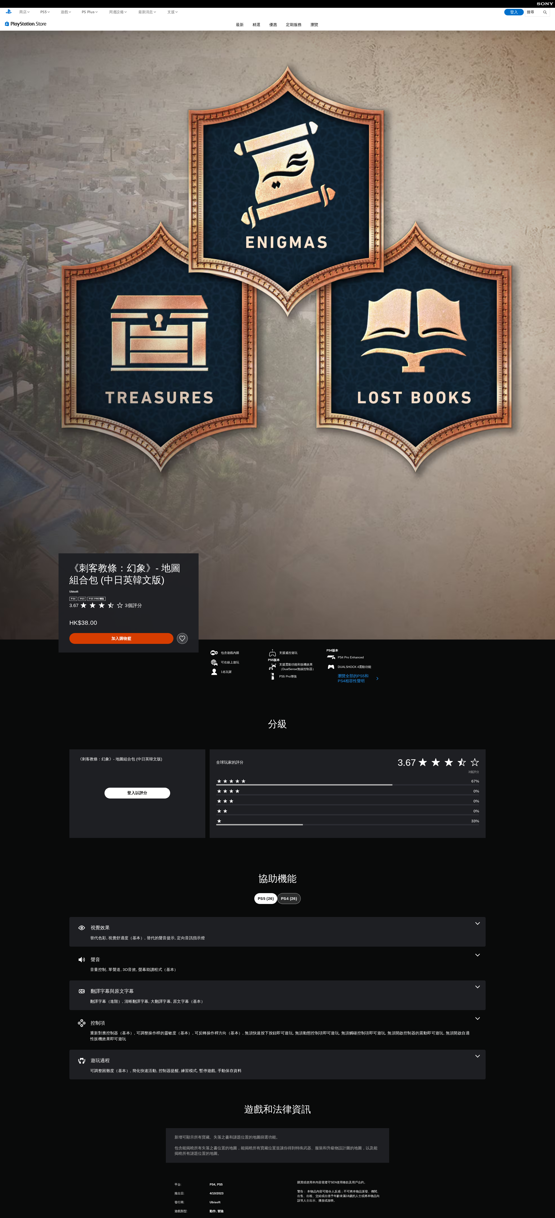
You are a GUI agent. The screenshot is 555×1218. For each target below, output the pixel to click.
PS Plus (88, 12)
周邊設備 (116, 12)
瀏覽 (314, 24)
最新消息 (145, 12)
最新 (240, 24)
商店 (22, 12)
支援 (171, 12)
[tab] (265, 898)
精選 (256, 24)
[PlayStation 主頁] (8, 12)
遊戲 (64, 12)
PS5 (43, 12)
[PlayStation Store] (27, 23)
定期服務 (294, 24)
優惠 (273, 24)
